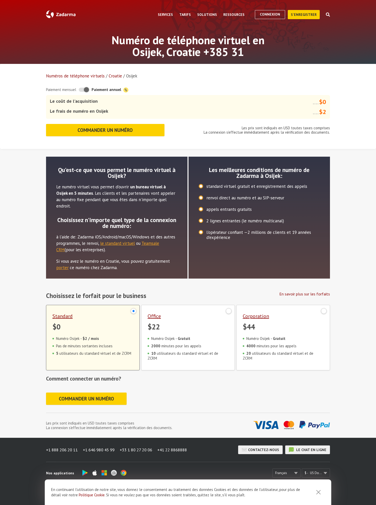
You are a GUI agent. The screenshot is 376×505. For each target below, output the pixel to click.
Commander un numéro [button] (105, 130)
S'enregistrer (304, 14)
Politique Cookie (92, 494)
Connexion (270, 14)
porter (62, 267)
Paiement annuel (107, 89)
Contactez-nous (263, 449)
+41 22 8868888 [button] (172, 449)
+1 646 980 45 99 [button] (99, 449)
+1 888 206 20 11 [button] (62, 449)
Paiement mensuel (61, 89)
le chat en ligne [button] (310, 449)
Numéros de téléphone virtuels (75, 76)
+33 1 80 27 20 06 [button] (136, 449)
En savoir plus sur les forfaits (304, 293)
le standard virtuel (117, 243)
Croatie (115, 76)
